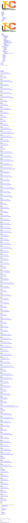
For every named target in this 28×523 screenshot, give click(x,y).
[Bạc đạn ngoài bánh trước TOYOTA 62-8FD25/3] (6, 282)
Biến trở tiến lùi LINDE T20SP (4, 252)
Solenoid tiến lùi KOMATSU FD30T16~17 (6, 129)
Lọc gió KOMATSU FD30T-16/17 (5, 359)
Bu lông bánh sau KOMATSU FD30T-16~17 (6, 355)
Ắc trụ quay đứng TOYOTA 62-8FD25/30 (6, 248)
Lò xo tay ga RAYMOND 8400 (4, 299)
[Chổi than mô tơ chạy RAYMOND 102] (4, 294)
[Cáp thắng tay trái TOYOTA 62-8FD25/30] (5, 155)
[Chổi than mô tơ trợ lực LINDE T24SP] (4, 318)
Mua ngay (1, 75)
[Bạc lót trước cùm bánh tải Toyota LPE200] (5, 88)
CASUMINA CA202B (3, 500)
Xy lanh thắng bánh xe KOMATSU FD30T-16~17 (7, 133)
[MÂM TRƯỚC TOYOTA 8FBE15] (4, 425)
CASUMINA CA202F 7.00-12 (4, 472)
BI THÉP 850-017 (2, 410)
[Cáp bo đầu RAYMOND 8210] (4, 258)
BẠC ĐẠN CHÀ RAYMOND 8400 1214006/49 (6, 418)
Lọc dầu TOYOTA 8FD (3, 291)
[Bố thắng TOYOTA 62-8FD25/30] (4, 207)
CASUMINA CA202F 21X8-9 (4, 480)
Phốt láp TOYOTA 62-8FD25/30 (4, 240)
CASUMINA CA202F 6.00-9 (4, 484)
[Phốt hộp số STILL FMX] (3, 203)
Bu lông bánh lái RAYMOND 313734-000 (6, 466)
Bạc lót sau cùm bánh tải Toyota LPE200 (6, 93)
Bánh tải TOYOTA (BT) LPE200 (5, 446)
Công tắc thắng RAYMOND (4, 212)
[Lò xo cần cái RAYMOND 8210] (4, 302)
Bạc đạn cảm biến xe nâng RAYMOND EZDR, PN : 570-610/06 (9, 406)
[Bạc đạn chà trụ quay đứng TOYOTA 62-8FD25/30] (6, 187)
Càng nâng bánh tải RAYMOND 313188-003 (6, 454)
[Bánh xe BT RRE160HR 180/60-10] (4, 171)
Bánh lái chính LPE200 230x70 (4, 85)
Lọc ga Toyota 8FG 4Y (3, 77)
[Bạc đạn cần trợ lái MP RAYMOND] (4, 270)
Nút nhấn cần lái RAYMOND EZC (5, 287)
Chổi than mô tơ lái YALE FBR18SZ (5, 216)
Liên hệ (2, 15)
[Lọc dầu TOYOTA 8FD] (3, 290)
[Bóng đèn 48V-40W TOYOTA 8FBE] (4, 393)
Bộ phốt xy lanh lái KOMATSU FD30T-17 (6, 176)
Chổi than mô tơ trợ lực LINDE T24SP (5, 319)
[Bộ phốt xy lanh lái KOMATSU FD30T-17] (5, 175)
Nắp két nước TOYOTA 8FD (4, 327)
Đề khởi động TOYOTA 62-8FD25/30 (5, 224)
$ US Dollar (4, 18)
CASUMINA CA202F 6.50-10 (4, 476)
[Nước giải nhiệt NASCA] (3, 389)
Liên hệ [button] (1, 503)
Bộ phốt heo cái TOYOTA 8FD (4, 438)
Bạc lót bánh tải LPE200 (3, 101)
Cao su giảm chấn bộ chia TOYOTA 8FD (6, 339)
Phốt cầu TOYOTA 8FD (3, 307)
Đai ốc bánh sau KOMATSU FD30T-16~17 (6, 347)
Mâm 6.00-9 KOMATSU (3, 402)
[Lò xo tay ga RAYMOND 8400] (4, 298)
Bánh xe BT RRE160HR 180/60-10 (5, 172)
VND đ (4, 19)
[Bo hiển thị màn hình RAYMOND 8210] (5, 183)
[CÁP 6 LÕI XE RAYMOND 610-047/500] (5, 413)
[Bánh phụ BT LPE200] (3, 274)
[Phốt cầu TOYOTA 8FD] (3, 306)
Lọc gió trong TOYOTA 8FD (4, 351)
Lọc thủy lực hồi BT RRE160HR (4, 311)
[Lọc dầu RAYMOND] (3, 266)
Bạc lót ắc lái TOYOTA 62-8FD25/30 (5, 363)
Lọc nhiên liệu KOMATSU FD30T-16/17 (6, 335)
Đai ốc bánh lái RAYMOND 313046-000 (6, 462)
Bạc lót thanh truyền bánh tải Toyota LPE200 (6, 97)
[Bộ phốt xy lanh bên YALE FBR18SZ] (4, 191)
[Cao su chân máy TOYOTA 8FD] (4, 262)
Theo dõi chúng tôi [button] (2, 514)
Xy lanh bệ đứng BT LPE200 (4, 125)
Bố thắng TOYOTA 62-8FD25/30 (5, 208)
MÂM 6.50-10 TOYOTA (3, 430)
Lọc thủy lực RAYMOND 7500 (4, 236)
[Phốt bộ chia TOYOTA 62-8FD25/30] (4, 199)
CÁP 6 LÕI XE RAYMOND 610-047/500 (6, 414)
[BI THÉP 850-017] (2, 409)
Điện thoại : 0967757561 (4, 505)
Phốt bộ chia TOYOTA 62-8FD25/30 (5, 200)
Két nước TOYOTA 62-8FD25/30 (5, 141)
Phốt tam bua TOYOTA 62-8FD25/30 (5, 244)
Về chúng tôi (3, 508)
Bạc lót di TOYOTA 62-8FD (4, 105)
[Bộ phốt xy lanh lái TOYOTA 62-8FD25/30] (5, 195)
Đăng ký (3, 20)
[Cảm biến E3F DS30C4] (3, 314)
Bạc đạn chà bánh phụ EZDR (4, 113)
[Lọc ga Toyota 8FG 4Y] (3, 76)
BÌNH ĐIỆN (3, 13)
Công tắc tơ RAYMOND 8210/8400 (5, 220)
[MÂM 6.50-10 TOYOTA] (3, 429)
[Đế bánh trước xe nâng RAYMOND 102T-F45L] (5, 159)
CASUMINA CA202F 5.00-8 (4, 496)
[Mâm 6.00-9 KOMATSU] (3, 401)
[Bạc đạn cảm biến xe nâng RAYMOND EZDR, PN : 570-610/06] (7, 405)
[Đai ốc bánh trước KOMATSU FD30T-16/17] (5, 377)
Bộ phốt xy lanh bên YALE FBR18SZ (5, 192)
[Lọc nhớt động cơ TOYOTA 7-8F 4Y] (4, 72)
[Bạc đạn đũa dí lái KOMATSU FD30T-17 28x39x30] (6, 167)
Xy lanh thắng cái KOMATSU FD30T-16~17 (6, 137)
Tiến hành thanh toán (7, 522)
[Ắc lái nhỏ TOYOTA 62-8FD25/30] (4, 179)
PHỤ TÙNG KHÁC (4, 513)
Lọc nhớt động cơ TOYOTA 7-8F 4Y (5, 73)
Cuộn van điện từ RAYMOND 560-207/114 (6, 434)
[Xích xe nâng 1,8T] (2, 147)
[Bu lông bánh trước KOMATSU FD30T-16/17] (5, 373)
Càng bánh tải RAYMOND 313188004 (5, 450)
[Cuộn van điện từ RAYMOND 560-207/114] (5, 433)
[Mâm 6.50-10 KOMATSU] (3, 397)
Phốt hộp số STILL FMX (3, 204)
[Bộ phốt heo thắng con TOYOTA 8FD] (4, 385)
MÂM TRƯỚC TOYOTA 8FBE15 (5, 426)
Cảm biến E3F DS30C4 (3, 315)
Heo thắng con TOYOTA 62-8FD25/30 (5, 228)
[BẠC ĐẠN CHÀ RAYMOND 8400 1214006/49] (6, 417)
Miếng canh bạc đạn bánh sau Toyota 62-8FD (6, 81)
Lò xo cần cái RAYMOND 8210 (4, 303)
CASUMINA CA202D (3, 492)
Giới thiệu (3, 12)
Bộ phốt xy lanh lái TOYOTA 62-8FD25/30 (6, 196)
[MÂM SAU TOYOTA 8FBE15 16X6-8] (5, 421)
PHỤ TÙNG (3, 14)
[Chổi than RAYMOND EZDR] (4, 278)
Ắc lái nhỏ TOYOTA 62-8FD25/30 (5, 180)
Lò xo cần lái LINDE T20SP (4, 331)
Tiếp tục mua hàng (2, 522)
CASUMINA (2, 469)
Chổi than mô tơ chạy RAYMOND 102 (5, 295)
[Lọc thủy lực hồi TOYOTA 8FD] (4, 381)
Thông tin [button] (1, 507)
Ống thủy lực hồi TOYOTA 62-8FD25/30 (6, 232)
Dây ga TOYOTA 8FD (3, 323)
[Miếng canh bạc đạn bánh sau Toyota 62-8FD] (5, 80)
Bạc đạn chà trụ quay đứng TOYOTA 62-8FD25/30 (7, 188)
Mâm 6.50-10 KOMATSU (4, 398)
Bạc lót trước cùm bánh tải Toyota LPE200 (6, 89)
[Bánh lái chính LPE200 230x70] (4, 84)
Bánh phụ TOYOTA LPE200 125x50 (5, 442)
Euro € (3, 17)
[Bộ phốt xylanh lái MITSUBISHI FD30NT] (5, 163)
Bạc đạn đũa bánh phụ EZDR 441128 (5, 109)
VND (2, 16)
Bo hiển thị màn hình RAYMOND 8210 (5, 184)
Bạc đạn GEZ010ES (3, 117)
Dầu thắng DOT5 (2, 458)
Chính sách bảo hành (4, 509)
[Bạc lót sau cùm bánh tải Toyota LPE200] (5, 92)
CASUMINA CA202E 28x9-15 (4, 488)
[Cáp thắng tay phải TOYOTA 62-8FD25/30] (5, 151)
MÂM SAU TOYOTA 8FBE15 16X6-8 (5, 422)
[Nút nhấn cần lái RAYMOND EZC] (4, 286)
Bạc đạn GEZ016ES (3, 121)
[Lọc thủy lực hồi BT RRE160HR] (4, 310)
